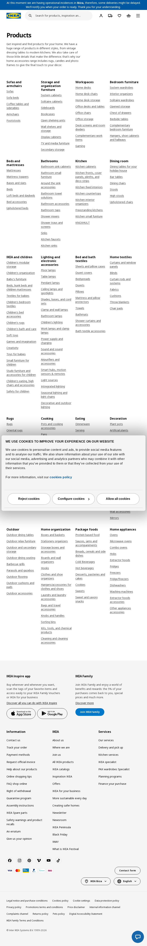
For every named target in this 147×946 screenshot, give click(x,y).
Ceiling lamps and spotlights (52, 291)
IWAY (55, 842)
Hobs (113, 554)
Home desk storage (87, 100)
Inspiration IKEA (62, 776)
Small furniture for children (18, 362)
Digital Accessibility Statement (85, 913)
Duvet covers (83, 272)
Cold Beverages (85, 562)
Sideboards (48, 108)
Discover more (84, 703)
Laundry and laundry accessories (53, 597)
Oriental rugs (15, 430)
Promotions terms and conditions (44, 907)
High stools (117, 196)
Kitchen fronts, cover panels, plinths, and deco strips (88, 177)
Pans (44, 434)
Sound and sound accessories (52, 351)
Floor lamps (48, 270)
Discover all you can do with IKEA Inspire (32, 703)
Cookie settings (81, 900)
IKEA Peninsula (61, 827)
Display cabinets (51, 137)
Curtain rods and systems (120, 281)
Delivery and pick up (110, 747)
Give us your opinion (19, 838)
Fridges (114, 566)
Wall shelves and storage (51, 128)
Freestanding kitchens (89, 210)
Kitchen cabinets (85, 166)
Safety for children (18, 391)
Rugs (10, 424)
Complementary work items (88, 137)
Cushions (115, 296)
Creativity (12, 348)
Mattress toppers (18, 176)
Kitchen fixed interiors (89, 187)
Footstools (13, 120)
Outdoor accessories (20, 593)
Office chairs (83, 113)
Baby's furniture (16, 279)
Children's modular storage (18, 264)
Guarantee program (19, 798)
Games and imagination (21, 341)
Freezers (115, 572)
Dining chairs (118, 183)
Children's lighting (52, 322)
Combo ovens (118, 547)
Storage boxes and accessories (53, 549)
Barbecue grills (16, 564)
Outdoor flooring (17, 576)
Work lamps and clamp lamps (55, 330)
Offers (56, 784)
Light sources (49, 380)
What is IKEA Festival (65, 849)
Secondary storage (53, 149)
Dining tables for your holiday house (123, 168)
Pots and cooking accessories (52, 426)
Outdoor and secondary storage (21, 549)
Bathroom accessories (55, 204)
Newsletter (59, 813)
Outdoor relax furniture (21, 541)
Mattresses (14, 170)
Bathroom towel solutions (51, 195)
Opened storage (120, 106)
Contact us (13, 740)
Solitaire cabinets (51, 101)
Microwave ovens (121, 541)
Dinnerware (82, 424)
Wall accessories (120, 511)
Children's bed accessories (15, 314)
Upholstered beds (17, 208)
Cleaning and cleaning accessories (54, 640)
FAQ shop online (17, 784)
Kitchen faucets (50, 239)
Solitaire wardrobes (122, 100)
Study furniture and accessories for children (21, 373)
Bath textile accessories (90, 331)
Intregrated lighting (53, 386)
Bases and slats (16, 183)
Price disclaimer (76, 907)
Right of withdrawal (19, 791)
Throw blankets (119, 302)
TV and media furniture (55, 143)
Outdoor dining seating (21, 558)
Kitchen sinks (49, 245)
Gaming (80, 146)
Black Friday (59, 834)
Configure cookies (71, 498)
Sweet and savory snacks (86, 599)
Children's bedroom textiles (19, 304)
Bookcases (48, 114)
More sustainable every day (69, 798)
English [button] (127, 881)
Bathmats (81, 314)
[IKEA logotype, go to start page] (14, 16)
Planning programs (110, 776)
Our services (106, 740)
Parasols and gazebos (20, 570)
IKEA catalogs (61, 769)
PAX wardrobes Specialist (114, 769)
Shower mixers (50, 216)
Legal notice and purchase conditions (27, 900)
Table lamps (48, 276)
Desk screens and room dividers (90, 127)
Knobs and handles (53, 615)
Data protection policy (107, 900)
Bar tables (116, 177)
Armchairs (13, 114)
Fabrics (114, 289)
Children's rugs (15, 322)
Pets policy (59, 913)
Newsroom (59, 820)
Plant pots (116, 424)
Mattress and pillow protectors (87, 300)
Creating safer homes (65, 805)
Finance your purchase (112, 784)
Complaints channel (17, 913)
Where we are (61, 747)
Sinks (44, 233)
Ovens (114, 535)
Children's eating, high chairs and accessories (20, 383)
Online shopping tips (19, 776)
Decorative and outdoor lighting (56, 405)
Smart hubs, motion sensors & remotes (53, 372)
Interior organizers (121, 94)
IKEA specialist (107, 762)
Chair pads (116, 308)
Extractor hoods (120, 560)
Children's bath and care (21, 329)
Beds (10, 189)
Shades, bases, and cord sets (56, 301)
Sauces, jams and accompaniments (86, 543)
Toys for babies (16, 354)
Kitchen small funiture (89, 216)
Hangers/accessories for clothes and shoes (56, 586)
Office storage (84, 119)
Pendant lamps (50, 283)
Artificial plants (119, 430)
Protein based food (87, 535)
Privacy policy (14, 907)
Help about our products (22, 769)
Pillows (79, 291)
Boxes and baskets (53, 535)
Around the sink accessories (50, 185)
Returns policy (40, 913)
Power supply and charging (52, 341)
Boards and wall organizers (51, 560)
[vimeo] (39, 860)
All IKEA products (63, 762)
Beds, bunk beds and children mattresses (19, 287)
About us (58, 740)
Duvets (79, 285)
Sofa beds (13, 97)
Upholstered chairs (121, 202)
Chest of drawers (120, 113)
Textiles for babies (18, 296)
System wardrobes (121, 87)
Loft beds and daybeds (21, 195)
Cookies (80, 584)
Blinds (113, 273)
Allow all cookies (118, 498)
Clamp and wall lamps (54, 309)
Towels (79, 308)
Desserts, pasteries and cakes (90, 576)
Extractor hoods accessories (120, 600)
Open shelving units (53, 120)
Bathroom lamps (51, 316)
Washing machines (121, 591)
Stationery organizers (54, 541)
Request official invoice (21, 762)
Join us (56, 754)
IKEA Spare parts (17, 813)
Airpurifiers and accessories (50, 361)
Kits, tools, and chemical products (56, 630)
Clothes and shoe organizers (52, 576)
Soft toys (12, 335)
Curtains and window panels (123, 264)
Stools (114, 189)
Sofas (10, 91)
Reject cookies (29, 498)
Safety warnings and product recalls (24, 822)
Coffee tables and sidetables (18, 106)
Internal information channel (105, 907)
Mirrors (114, 518)
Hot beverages (84, 568)
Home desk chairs (86, 94)
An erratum (14, 831)
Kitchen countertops (88, 193)
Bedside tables (119, 119)
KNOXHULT (82, 222)
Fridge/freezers (119, 579)
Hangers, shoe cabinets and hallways (124, 137)
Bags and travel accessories (50, 607)
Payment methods (18, 754)
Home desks (83, 87)
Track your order (17, 747)
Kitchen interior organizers (85, 202)
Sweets (80, 591)
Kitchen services (108, 754)
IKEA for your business (66, 791)
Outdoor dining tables (20, 535)
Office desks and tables (90, 106)
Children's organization (21, 273)
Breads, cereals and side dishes (90, 553)
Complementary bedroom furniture (121, 127)
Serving (79, 430)
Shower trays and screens (52, 224)
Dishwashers (118, 585)
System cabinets (51, 95)
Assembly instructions (20, 805)
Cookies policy (60, 900)
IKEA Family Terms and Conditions (25, 920)
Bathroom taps (50, 210)
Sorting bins (48, 622)
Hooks (45, 568)
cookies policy (61, 477)
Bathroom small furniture (51, 175)
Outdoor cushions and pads (20, 585)
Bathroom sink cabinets (56, 166)
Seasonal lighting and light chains (54, 394)
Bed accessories (17, 202)
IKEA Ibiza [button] (96, 881)
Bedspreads (82, 279)
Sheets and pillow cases (90, 266)
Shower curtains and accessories (88, 323)
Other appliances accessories (120, 610)
